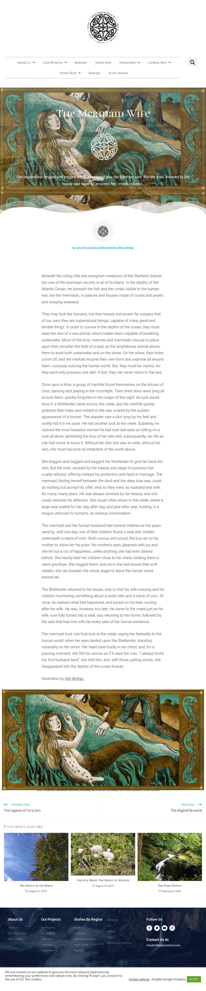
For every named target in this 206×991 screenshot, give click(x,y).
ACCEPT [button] (194, 979)
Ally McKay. (74, 678)
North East (103, 62)
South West (68, 73)
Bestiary (95, 73)
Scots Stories (118, 73)
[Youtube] (164, 928)
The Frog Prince (170, 886)
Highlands (127, 62)
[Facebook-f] (149, 928)
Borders (81, 62)
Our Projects (53, 62)
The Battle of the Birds (36, 886)
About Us (24, 62)
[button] (192, 62)
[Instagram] (172, 928)
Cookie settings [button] (139, 979)
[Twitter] (157, 928)
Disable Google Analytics (169, 979)
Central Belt (157, 62)
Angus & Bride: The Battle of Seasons (102, 880)
